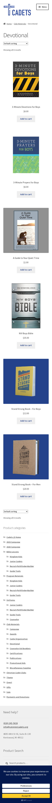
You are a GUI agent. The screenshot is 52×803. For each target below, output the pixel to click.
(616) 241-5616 (10, 723)
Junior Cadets (16, 561)
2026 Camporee (13, 547)
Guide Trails (15, 571)
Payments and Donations (17, 697)
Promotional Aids (18, 663)
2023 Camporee (13, 542)
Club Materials (20, 23)
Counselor (14, 619)
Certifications (16, 653)
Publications (15, 658)
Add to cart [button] (26, 118)
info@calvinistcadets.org (15, 726)
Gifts (8, 687)
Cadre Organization (19, 639)
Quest (9, 682)
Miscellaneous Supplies (20, 668)
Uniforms (10, 600)
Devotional (15, 643)
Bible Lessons (12, 551)
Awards (13, 634)
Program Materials (14, 576)
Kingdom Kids (16, 556)
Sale (8, 692)
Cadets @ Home (13, 537)
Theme (9, 677)
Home (9, 23)
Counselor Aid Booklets (20, 648)
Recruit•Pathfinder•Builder (22, 566)
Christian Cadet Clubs (16, 672)
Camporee (14, 629)
